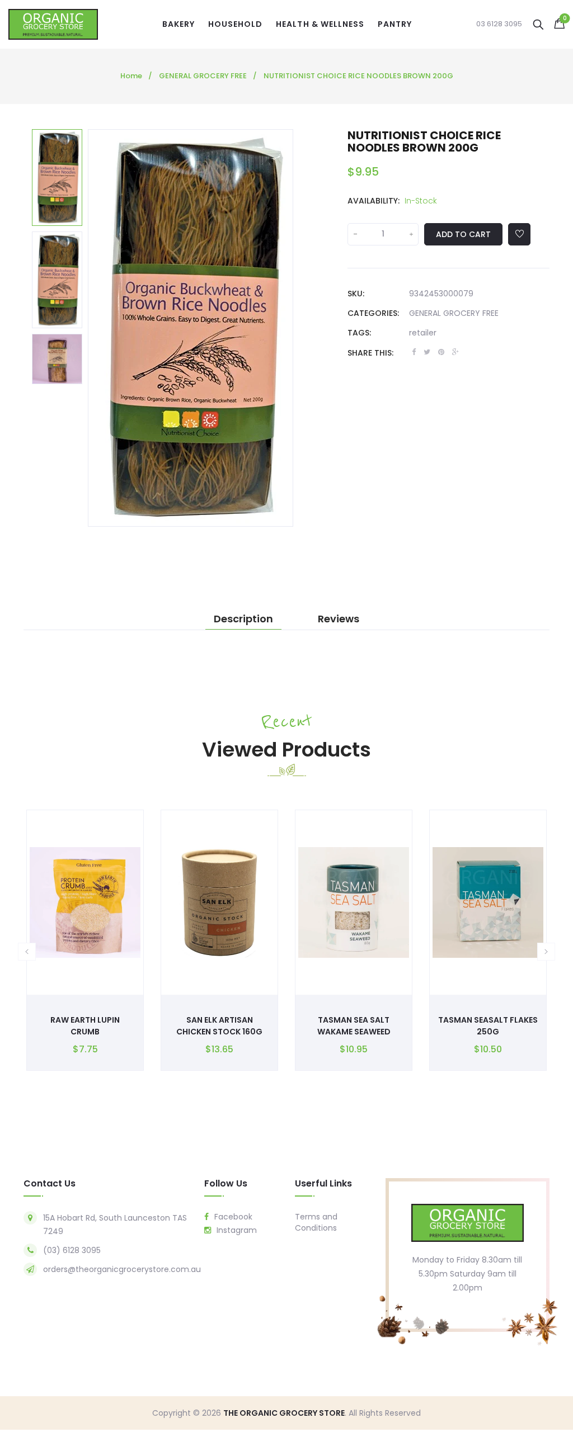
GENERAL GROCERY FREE (454, 313)
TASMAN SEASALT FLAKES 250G (488, 1025)
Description (243, 619)
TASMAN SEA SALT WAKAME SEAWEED (354, 1025)
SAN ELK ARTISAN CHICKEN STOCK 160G (219, 1025)
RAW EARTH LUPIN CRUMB (85, 1025)
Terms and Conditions (316, 1222)
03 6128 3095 (499, 24)
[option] (57, 177)
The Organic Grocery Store (284, 1413)
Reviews (338, 619)
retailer (422, 332)
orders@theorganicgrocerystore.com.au (122, 1269)
